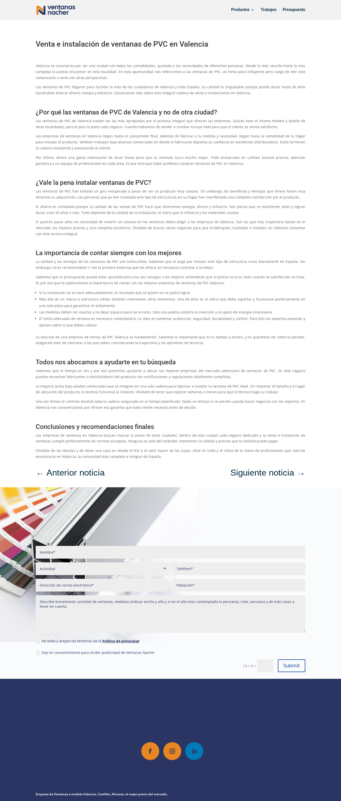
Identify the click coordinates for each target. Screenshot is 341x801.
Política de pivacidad (142, 776)
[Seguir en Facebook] (150, 751)
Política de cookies (179, 776)
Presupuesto (294, 10)
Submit (291, 665)
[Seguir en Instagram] (172, 751)
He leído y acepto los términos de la (90, 641)
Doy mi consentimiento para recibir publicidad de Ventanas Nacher (98, 652)
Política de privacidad (120, 641)
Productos (240, 10)
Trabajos (268, 10)
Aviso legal (208, 776)
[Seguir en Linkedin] (194, 751)
